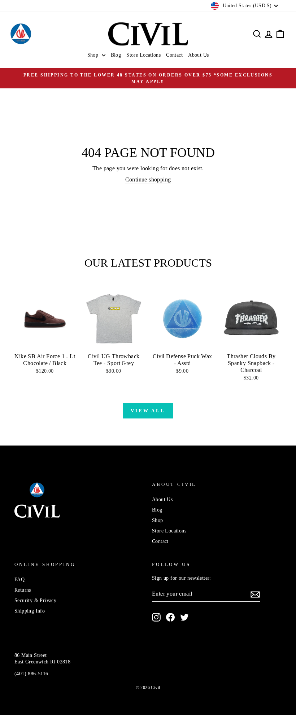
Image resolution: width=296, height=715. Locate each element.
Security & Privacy (35, 600)
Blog (116, 55)
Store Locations (143, 55)
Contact (174, 55)
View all (148, 410)
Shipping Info (29, 611)
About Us (198, 55)
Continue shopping (148, 179)
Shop (93, 55)
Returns (22, 590)
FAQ (19, 579)
